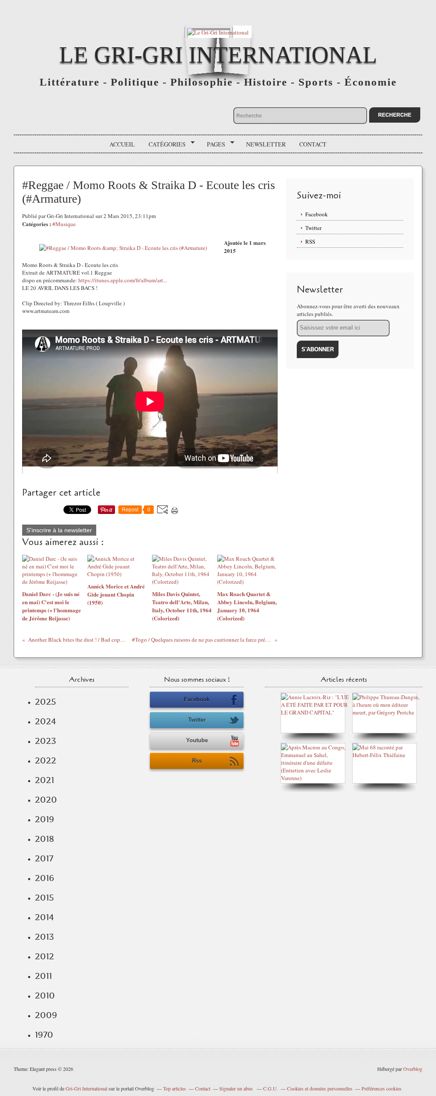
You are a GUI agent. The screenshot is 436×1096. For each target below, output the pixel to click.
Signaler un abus (236, 1088)
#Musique (64, 224)
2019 (44, 819)
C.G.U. (270, 1088)
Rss (197, 760)
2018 (44, 839)
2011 (43, 976)
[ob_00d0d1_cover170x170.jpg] (123, 248)
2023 (45, 741)
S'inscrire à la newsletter (59, 530)
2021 (44, 780)
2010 (45, 995)
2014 (44, 917)
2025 (45, 702)
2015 (44, 897)
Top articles (174, 1088)
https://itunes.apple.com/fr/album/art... (122, 280)
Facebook (316, 214)
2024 (45, 721)
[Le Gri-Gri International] (218, 32)
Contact (313, 144)
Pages (213, 144)
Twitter (313, 228)
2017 (44, 858)
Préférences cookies (381, 1088)
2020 (46, 800)
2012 (44, 956)
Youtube (197, 740)
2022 (45, 760)
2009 (46, 1015)
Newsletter (266, 144)
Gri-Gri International (86, 1088)
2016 (44, 878)
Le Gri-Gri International (218, 55)
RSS (310, 241)
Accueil (122, 144)
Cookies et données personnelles (320, 1088)
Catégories (164, 144)
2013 (44, 937)
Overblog (412, 1068)
